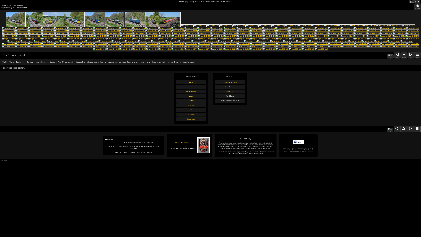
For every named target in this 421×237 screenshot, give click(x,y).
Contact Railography (181, 142)
